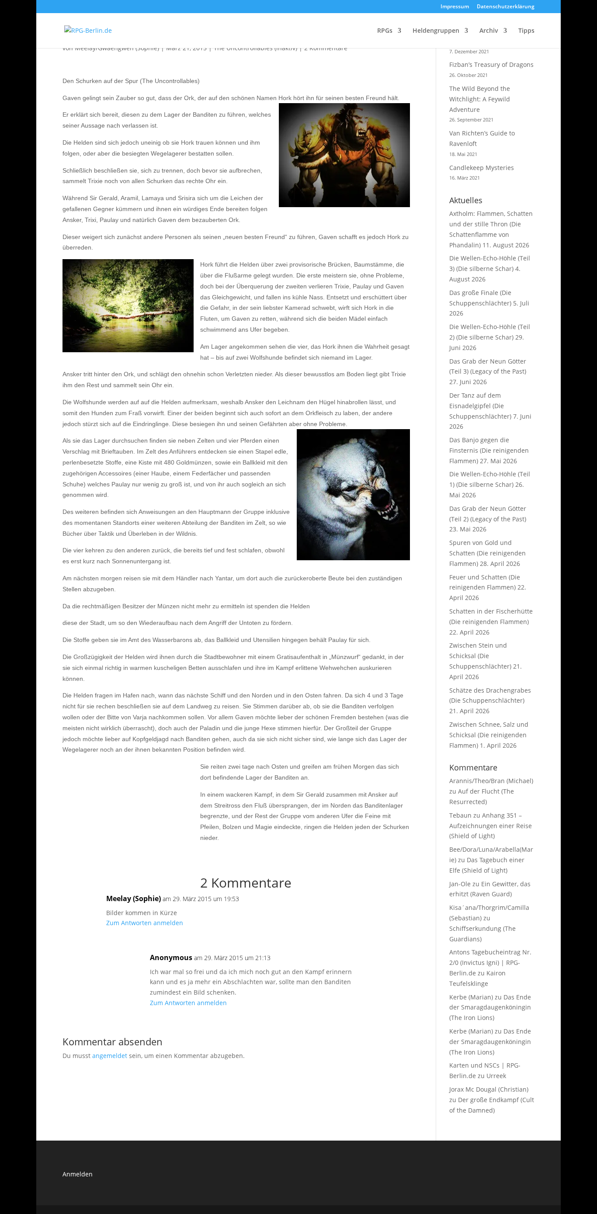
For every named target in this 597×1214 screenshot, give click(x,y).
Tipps (526, 31)
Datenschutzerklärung (506, 7)
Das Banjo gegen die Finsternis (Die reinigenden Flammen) (489, 450)
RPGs (384, 31)
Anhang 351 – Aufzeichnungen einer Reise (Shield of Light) (490, 825)
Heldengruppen (436, 31)
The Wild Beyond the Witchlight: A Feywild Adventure (479, 99)
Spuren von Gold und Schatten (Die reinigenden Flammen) (487, 553)
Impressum (455, 7)
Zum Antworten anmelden (144, 923)
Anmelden (77, 1174)
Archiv (488, 31)
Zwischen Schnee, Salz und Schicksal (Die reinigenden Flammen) (488, 734)
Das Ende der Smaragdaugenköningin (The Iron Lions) (490, 1007)
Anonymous (171, 957)
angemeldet (109, 1055)
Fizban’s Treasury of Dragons (491, 64)
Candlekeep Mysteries (481, 167)
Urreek (496, 1076)
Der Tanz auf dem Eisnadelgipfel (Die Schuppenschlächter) (480, 405)
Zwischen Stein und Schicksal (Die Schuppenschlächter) (480, 655)
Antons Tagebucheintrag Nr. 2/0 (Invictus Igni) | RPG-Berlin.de (490, 962)
